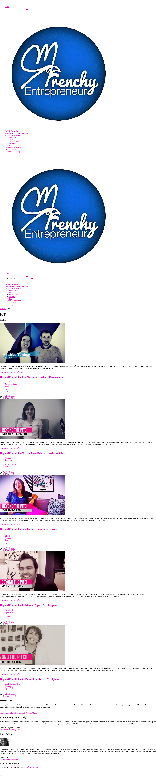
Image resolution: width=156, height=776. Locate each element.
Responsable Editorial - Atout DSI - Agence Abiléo (18, 713)
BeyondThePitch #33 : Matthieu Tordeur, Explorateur (31, 377)
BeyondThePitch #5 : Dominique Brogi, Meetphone (30, 679)
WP (10, 767)
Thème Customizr (32, 767)
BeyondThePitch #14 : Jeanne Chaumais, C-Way (28, 529)
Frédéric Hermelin (9, 396)
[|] (58, 127)
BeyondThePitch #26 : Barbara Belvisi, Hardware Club (32, 453)
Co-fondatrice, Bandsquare (9, 759)
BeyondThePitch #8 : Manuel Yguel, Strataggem (28, 605)
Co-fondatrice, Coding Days (10, 730)
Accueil (3, 309)
